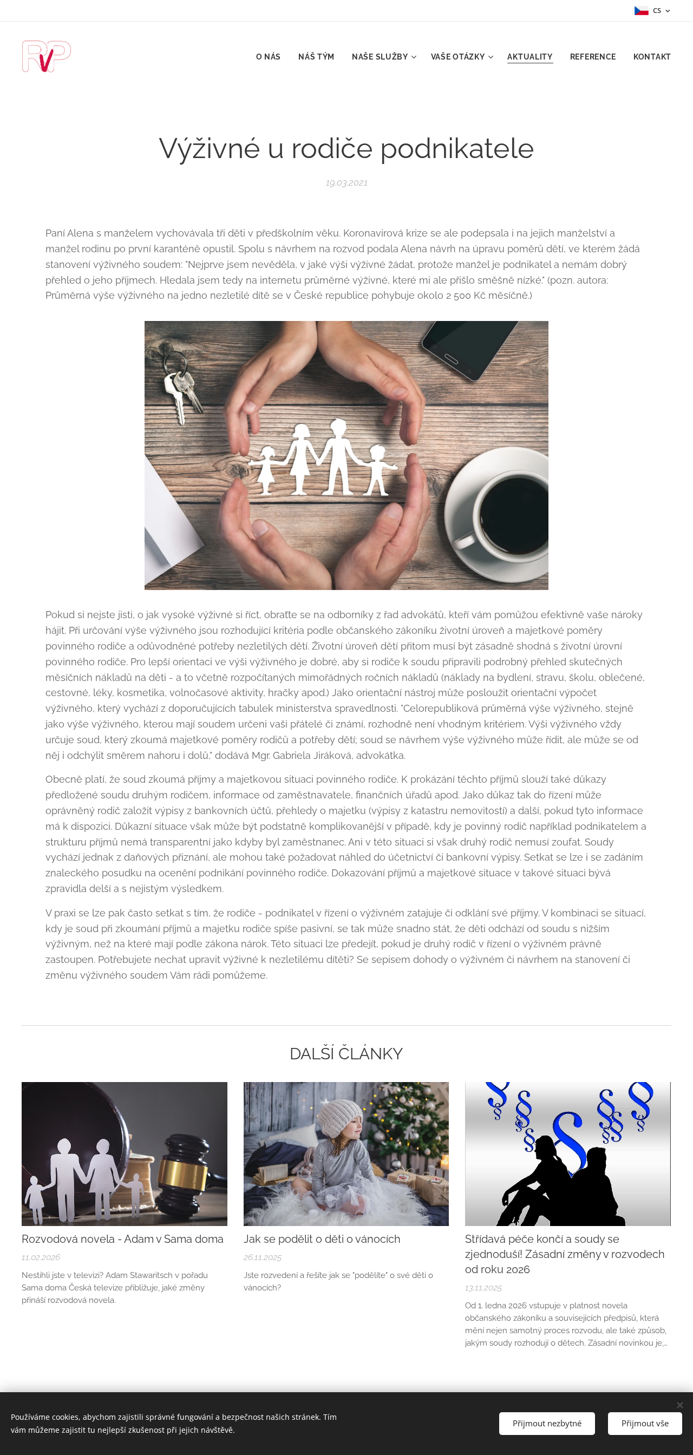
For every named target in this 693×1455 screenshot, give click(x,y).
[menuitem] (271, 56)
